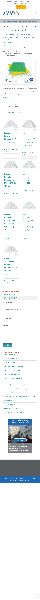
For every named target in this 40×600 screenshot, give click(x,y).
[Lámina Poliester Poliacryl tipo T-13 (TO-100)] (11, 124)
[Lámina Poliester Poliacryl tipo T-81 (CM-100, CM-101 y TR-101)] (11, 205)
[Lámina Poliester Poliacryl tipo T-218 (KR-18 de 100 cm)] (11, 165)
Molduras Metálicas (9, 404)
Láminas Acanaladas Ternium (12, 370)
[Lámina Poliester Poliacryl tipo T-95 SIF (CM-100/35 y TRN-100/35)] (29, 205)
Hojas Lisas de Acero (10, 362)
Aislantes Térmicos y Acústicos (13, 378)
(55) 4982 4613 (12, 298)
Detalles (15, 149)
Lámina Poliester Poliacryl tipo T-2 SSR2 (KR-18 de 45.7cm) (28, 139)
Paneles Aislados (9, 400)
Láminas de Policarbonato (12, 392)
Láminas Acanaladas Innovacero (13, 366)
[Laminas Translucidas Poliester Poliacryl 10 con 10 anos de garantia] (19, 60)
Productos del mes (9, 354)
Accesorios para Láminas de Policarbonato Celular (20, 396)
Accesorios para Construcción (12, 408)
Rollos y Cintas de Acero (11, 358)
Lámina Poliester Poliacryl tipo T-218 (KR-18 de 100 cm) (10, 180)
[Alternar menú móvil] (36, 13)
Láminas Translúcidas (10, 382)
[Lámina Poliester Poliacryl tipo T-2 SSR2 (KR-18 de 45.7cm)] (29, 124)
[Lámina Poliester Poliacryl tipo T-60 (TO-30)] (29, 165)
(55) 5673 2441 (10, 294)
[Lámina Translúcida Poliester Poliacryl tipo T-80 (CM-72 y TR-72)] (11, 249)
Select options (7, 150)
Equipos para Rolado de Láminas (14, 412)
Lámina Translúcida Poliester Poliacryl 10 (17, 389)
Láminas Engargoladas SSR (12, 374)
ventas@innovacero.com (20, 3)
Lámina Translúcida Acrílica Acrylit (15, 385)
